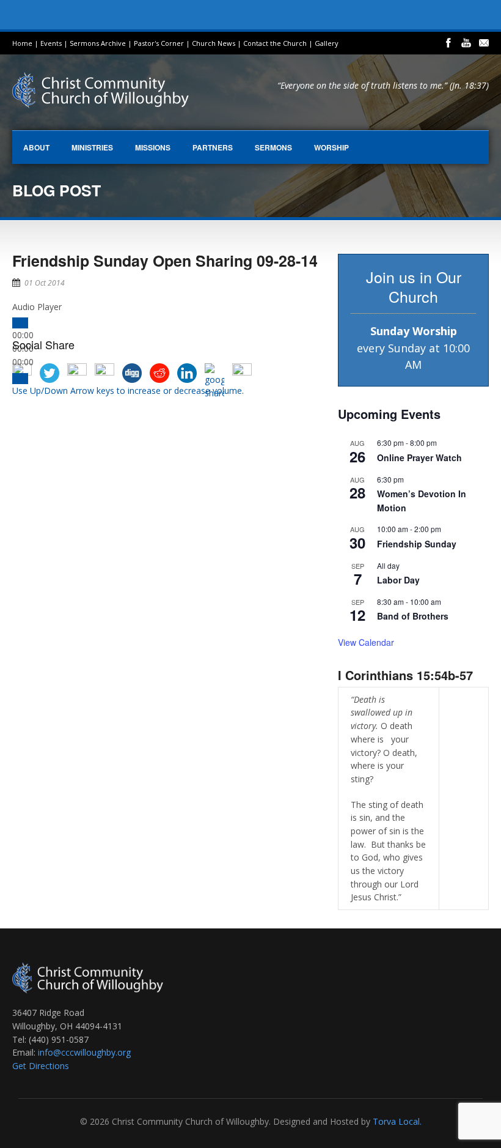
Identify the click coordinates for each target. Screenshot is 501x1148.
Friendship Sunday (416, 544)
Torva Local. (397, 1121)
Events (51, 43)
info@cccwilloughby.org (84, 1052)
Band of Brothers (412, 616)
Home (22, 43)
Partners (212, 147)
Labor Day (398, 580)
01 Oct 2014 (44, 283)
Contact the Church (275, 43)
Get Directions (40, 1066)
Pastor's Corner (159, 43)
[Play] (20, 322)
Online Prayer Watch (419, 457)
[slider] (128, 390)
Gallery (326, 43)
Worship (331, 147)
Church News (213, 43)
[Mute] (20, 378)
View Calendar (366, 642)
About (36, 147)
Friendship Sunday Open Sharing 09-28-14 (165, 261)
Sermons (273, 147)
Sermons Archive (98, 43)
